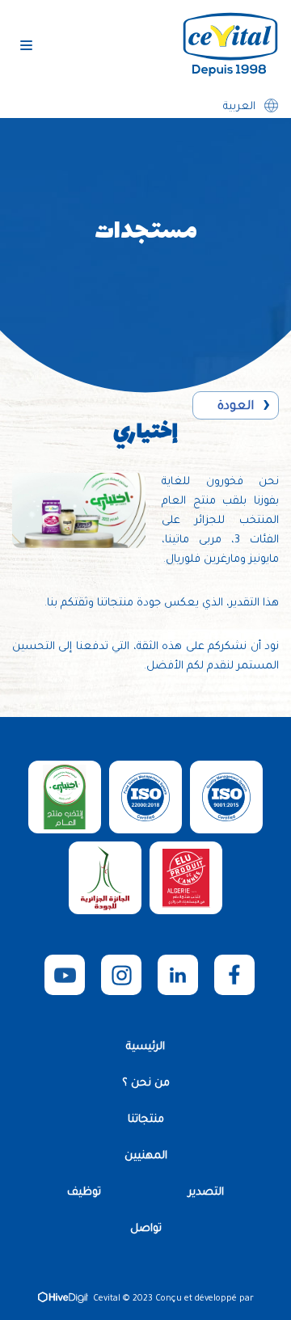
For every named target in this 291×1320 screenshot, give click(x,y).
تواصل (146, 1229)
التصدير (206, 1193)
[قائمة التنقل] (26, 45)
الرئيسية (145, 1047)
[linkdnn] (178, 975)
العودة (235, 407)
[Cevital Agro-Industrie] (230, 45)
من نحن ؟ (146, 1084)
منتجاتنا (146, 1120)
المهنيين (145, 1156)
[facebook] (234, 975)
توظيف (84, 1193)
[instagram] (121, 975)
